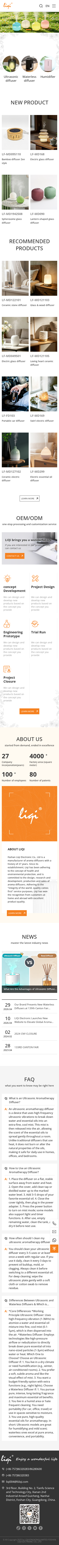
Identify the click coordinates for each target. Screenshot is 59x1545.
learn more (9, 26)
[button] (28, 29)
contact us (13, 555)
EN (47, 6)
